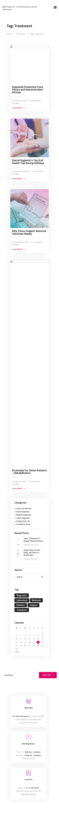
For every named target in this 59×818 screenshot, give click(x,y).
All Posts (21, 33)
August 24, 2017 (20, 481)
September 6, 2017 (21, 242)
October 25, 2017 (31, 558)
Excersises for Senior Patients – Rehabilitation (29, 471)
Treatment (21, 609)
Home (9, 34)
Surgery (33, 605)
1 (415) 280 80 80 (31, 787)
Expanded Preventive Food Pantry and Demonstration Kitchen (27, 90)
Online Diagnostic (23, 518)
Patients (20, 605)
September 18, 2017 (22, 171)
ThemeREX (34, 808)
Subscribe (46, 675)
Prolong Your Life (23, 521)
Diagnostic (21, 595)
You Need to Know (23, 524)
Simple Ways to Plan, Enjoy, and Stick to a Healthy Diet (32, 552)
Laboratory (21, 600)
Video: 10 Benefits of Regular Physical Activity (33, 539)
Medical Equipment (23, 514)
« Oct (16, 651)
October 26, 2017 (31, 544)
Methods (36, 600)
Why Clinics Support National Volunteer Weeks (29, 232)
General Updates (23, 511)
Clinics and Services (24, 508)
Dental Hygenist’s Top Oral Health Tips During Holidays (28, 161)
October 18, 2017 (20, 100)
